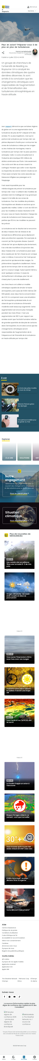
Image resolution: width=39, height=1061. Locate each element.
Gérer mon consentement (11, 941)
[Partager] (3, 52)
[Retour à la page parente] (5, 9)
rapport (8, 126)
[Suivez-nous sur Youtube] (14, 996)
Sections (31, 11)
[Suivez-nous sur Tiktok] (19, 996)
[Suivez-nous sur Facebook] (4, 996)
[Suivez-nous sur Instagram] (9, 996)
